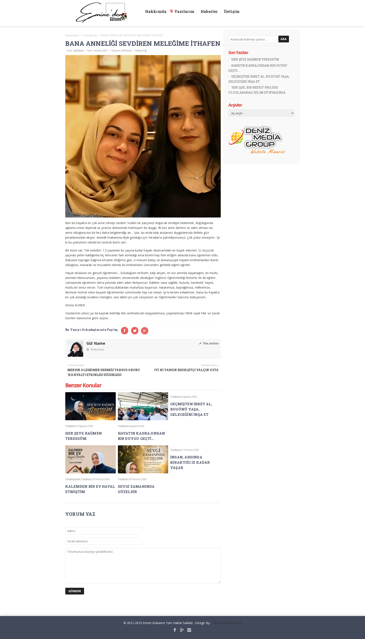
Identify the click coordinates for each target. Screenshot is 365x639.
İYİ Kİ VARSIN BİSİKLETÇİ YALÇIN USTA (186, 370)
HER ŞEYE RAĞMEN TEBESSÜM (255, 59)
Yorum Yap (141, 50)
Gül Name (78, 50)
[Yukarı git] (358, 632)
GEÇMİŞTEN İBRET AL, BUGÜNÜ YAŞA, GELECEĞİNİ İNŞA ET (191, 409)
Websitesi (97, 349)
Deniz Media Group (226, 623)
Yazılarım (70, 426)
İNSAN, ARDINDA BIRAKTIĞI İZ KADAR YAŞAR (190, 462)
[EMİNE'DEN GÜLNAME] (103, 22)
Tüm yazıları (210, 343)
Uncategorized (72, 479)
